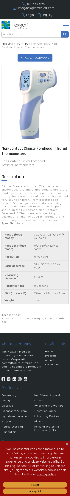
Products (7, 43)
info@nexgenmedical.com (36, 8)
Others (38, 400)
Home (49, 351)
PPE (18, 43)
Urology (6, 400)
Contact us (52, 364)
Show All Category (35, 58)
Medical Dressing (12, 426)
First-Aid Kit (8, 432)
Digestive (7, 405)
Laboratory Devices (46, 416)
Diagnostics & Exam (14, 411)
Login (30, 15)
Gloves (38, 421)
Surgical (6, 421)
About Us (51, 360)
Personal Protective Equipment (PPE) (46, 428)
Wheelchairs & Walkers (48, 405)
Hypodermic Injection (15, 416)
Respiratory (8, 395)
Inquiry (47, 15)
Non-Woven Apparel (47, 395)
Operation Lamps (45, 411)
